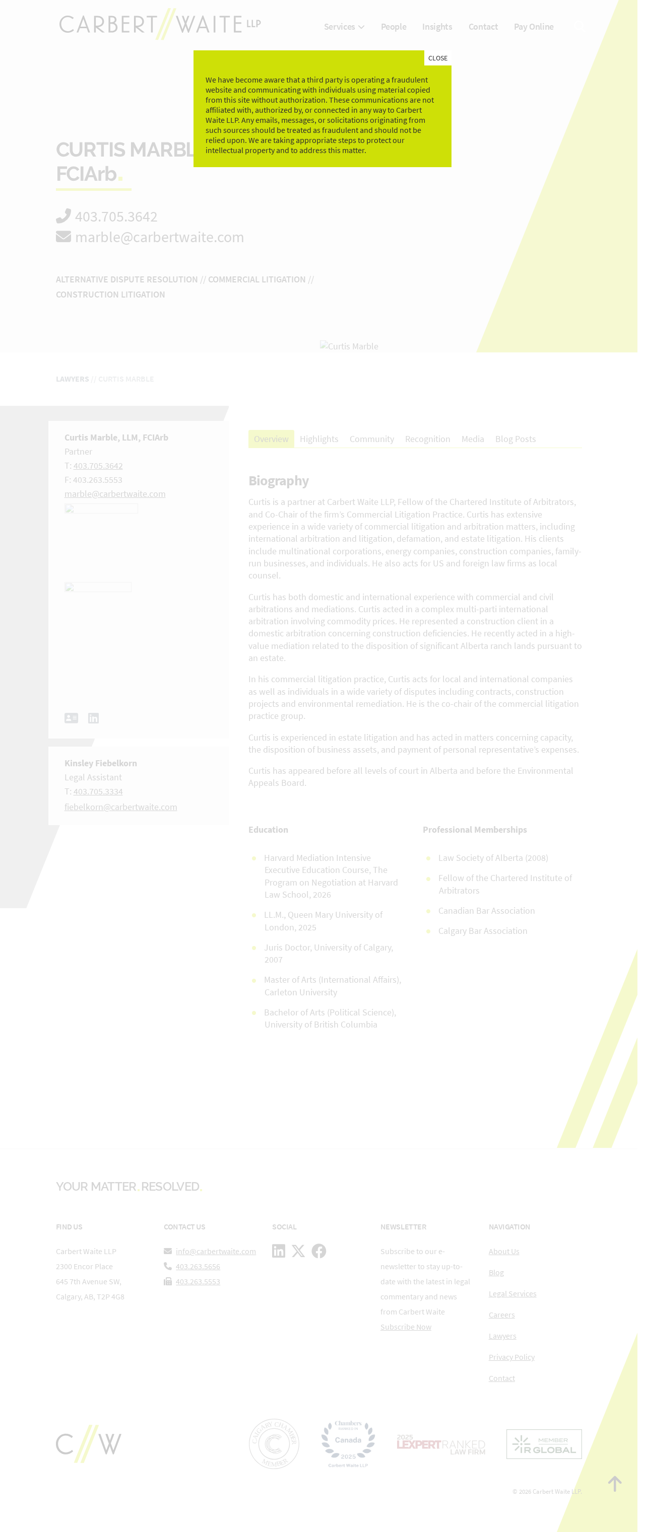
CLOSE (437, 57)
